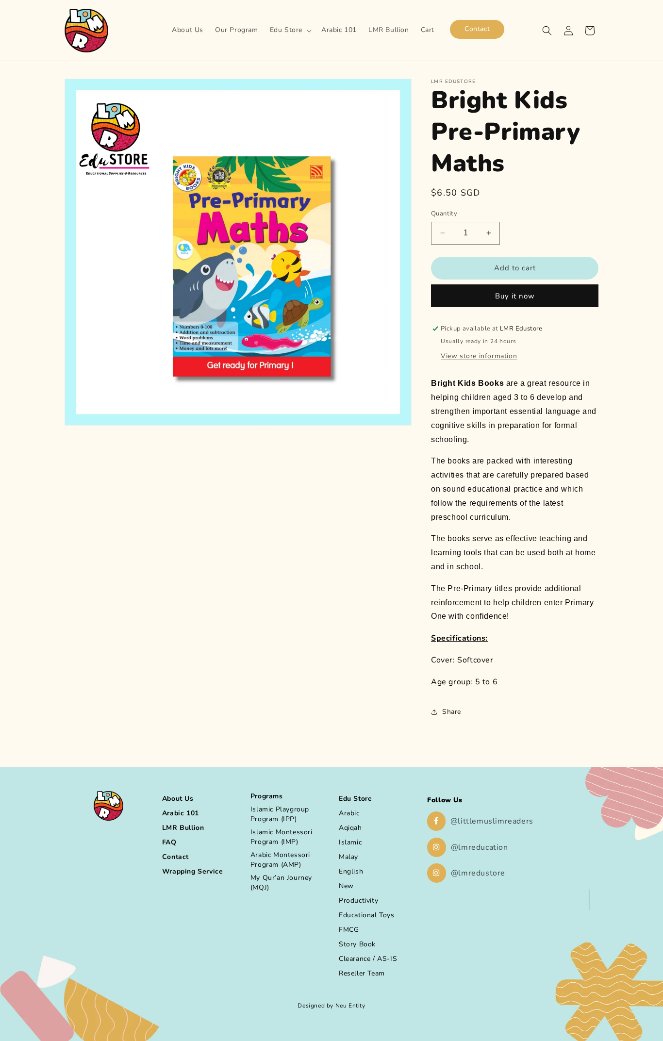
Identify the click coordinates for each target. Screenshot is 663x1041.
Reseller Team (362, 973)
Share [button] (451, 711)
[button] (289, 30)
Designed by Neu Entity (331, 1005)
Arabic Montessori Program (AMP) (280, 859)
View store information (479, 356)
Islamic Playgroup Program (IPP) (279, 814)
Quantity (444, 213)
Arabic (349, 813)
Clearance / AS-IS (368, 958)
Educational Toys (367, 915)
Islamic (350, 842)
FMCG (349, 929)
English (351, 871)
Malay (348, 856)
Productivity (358, 900)
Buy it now (515, 296)
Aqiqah (350, 827)
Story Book (357, 944)
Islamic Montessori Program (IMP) (281, 836)
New (346, 886)
